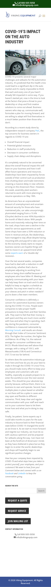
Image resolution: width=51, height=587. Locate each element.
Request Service (17, 511)
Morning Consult (13, 330)
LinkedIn (22, 473)
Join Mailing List (18, 521)
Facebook (9, 473)
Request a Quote (17, 500)
